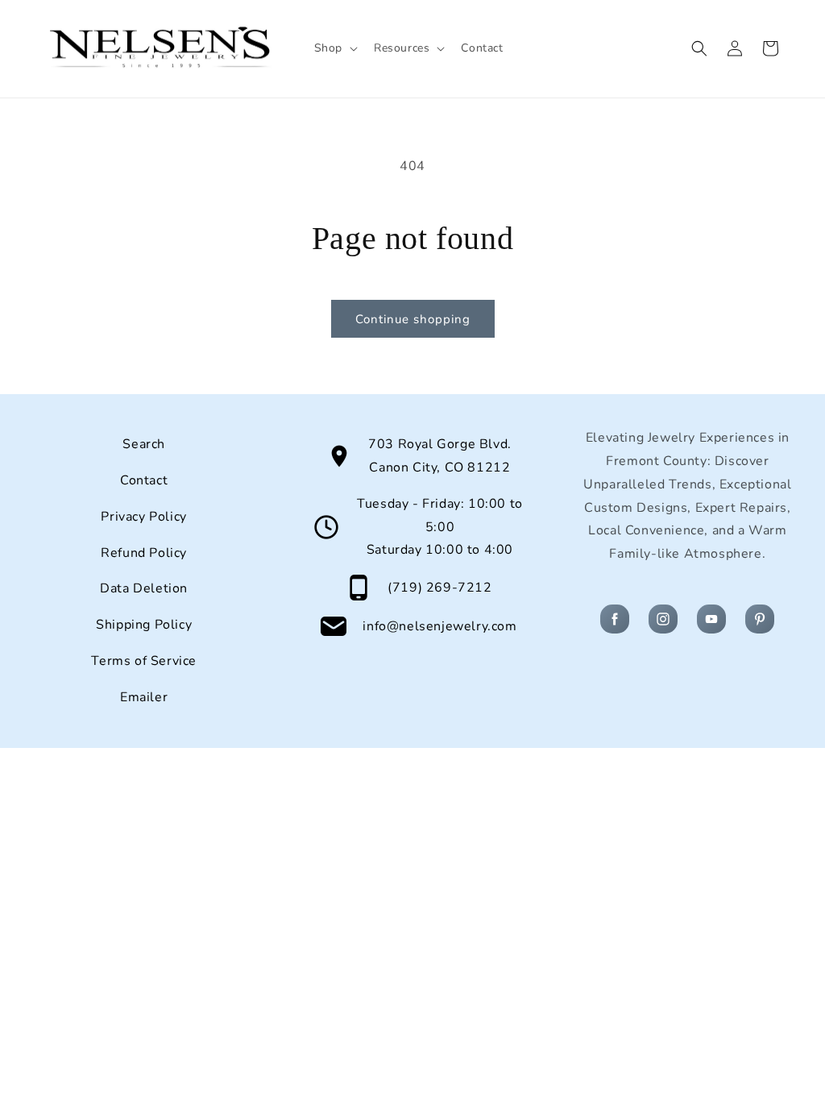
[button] (334, 48)
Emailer (144, 697)
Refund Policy (144, 553)
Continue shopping (413, 319)
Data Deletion (144, 588)
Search (143, 444)
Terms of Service (144, 661)
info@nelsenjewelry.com (439, 626)
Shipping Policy (144, 625)
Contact (144, 480)
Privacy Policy (143, 517)
